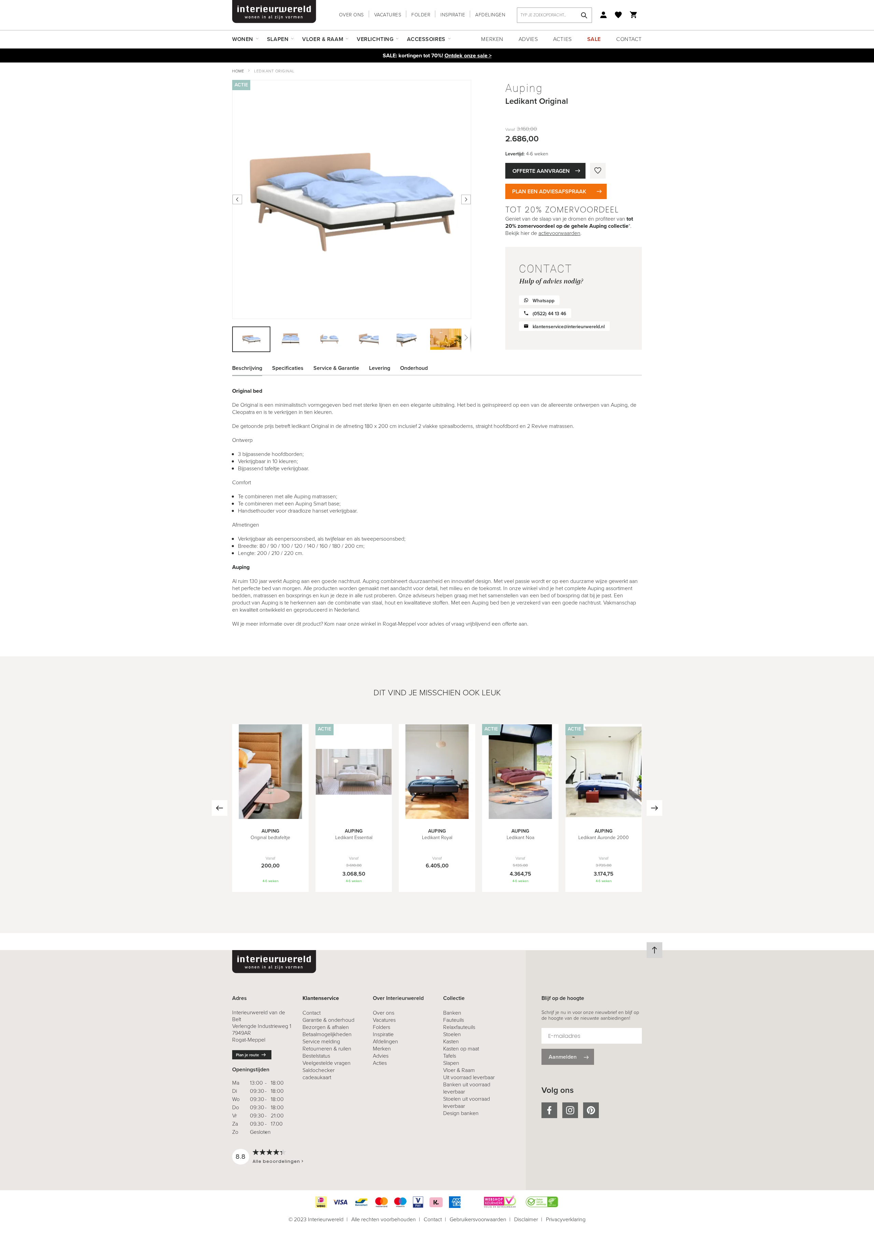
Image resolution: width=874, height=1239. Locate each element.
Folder (420, 14)
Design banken (461, 1113)
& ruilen (326, 1049)
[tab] (252, 368)
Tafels (449, 1056)
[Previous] (219, 808)
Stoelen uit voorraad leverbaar (466, 1102)
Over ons (351, 14)
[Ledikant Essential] (354, 817)
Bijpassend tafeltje (259, 468)
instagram (570, 1110)
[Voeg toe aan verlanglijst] (598, 171)
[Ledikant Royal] (437, 817)
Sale (594, 39)
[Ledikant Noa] (520, 817)
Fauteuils (453, 1020)
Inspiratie (452, 14)
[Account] (603, 15)
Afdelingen (490, 14)
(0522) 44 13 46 (549, 313)
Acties (562, 39)
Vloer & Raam (459, 1070)
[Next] (654, 808)
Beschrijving (247, 368)
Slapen (451, 1063)
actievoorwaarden (559, 233)
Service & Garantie (336, 368)
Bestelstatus (316, 1056)
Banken (452, 1013)
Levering (379, 368)
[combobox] (554, 15)
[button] (290, 339)
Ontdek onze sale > (468, 55)
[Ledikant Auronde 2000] (604, 817)
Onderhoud (414, 368)
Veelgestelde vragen (326, 1063)
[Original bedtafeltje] (270, 817)
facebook (549, 1110)
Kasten (451, 1041)
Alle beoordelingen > (278, 1161)
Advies (528, 39)
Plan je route (247, 1055)
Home (238, 71)
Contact (629, 39)
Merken (492, 39)
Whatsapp (543, 300)
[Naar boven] (654, 950)
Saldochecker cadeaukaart (318, 1073)
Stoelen (452, 1034)
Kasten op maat (461, 1049)
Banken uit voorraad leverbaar (466, 1088)
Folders (381, 1027)
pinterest (591, 1110)
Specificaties (288, 368)
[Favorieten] (618, 15)
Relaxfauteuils (459, 1027)
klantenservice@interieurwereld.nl (569, 326)
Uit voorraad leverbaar (469, 1077)
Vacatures (387, 14)
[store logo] (274, 11)
